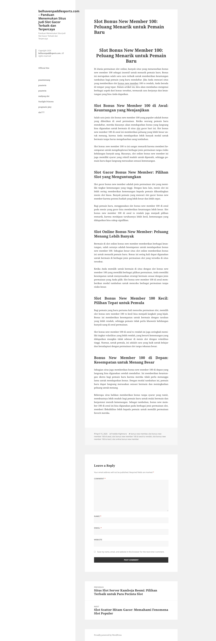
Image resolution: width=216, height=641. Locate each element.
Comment (100, 478)
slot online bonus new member (125, 439)
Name (97, 516)
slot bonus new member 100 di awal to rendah (132, 436)
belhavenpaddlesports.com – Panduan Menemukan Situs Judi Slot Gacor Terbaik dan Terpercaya (58, 20)
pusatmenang (44, 80)
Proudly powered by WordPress (108, 635)
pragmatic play (44, 107)
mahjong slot (43, 96)
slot (138, 128)
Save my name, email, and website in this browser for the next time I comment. (130, 552)
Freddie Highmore (119, 434)
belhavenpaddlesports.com (49, 53)
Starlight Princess (46, 101)
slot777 (41, 112)
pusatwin (42, 85)
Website (98, 539)
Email (98, 528)
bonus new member (128, 83)
